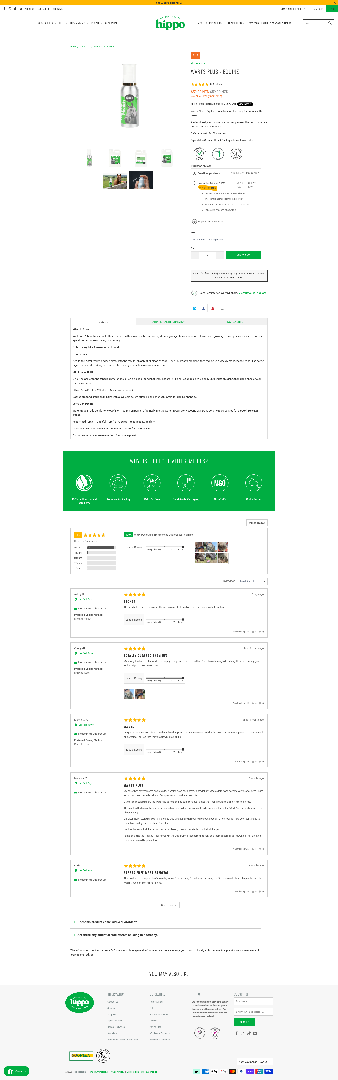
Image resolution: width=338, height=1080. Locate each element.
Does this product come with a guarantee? (107, 922)
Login (320, 8)
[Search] (330, 23)
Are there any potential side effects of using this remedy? (117, 935)
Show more (167, 905)
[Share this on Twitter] (194, 308)
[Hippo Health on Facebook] (4, 8)
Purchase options (201, 166)
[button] (47, 23)
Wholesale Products (160, 1033)
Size (193, 232)
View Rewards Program (252, 292)
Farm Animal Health (159, 1014)
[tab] (103, 321)
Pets (152, 1008)
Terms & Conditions (98, 1071)
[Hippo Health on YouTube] (20, 8)
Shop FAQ (112, 1014)
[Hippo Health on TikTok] (15, 8)
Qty (192, 248)
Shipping (111, 1008)
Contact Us (43, 8)
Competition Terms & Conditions (143, 1071)
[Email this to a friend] (222, 308)
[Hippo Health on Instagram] (9, 8)
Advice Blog (155, 1027)
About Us (29, 8)
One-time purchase (209, 173)
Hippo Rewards (115, 1020)
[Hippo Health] (170, 23)
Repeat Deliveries (116, 1027)
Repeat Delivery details (210, 221)
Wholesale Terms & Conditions (122, 1039)
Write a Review (257, 522)
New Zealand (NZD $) (291, 8)
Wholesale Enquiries (160, 1039)
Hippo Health (198, 63)
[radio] (194, 173)
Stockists (58, 8)
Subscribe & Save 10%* (212, 185)
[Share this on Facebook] (204, 308)
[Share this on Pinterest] (213, 308)
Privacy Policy (117, 1071)
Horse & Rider (156, 1001)
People (153, 1020)
